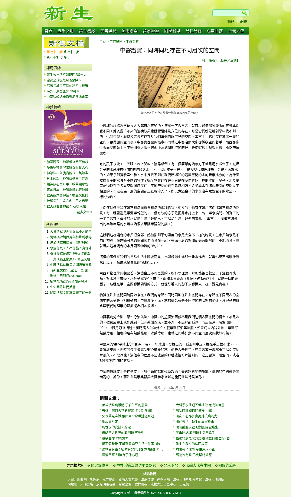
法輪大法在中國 (198, 465)
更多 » (64, 57)
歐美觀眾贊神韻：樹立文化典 (67, 195)
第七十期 (53, 57)
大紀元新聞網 (77, 479)
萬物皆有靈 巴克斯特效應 (194, 455)
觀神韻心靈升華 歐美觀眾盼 (67, 184)
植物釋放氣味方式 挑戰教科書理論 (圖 (203, 438)
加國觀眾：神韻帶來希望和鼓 (67, 162)
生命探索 (132, 41)
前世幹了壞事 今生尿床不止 (195, 449)
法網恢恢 (147, 479)
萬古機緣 (87, 31)
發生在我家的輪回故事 (192, 444)
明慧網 (72, 484)
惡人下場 (171, 465)
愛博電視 (141, 484)
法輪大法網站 (214, 479)
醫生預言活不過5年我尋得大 (67, 74)
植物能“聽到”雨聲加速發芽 (68, 281)
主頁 (102, 41)
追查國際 (163, 479)
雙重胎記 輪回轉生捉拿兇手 (195, 432)
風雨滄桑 (130, 31)
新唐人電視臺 (128, 479)
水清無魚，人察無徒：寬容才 (71, 248)
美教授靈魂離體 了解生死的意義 (125, 405)
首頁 (49, 31)
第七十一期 (71, 52)
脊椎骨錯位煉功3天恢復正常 (70, 253)
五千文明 (66, 31)
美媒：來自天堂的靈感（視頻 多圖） (128, 410)
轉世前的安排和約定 (116, 427)
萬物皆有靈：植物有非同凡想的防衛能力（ (132, 449)
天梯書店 (86, 484)
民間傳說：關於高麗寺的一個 (71, 292)
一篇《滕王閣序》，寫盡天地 (70, 259)
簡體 (231, 22)
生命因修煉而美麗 (63, 287)
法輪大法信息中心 (163, 484)
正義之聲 (236, 31)
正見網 (184, 484)
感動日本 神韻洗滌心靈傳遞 (67, 189)
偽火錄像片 (100, 465)
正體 (243, 22)
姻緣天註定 (110, 421)
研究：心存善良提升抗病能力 (196, 416)
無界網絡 (109, 479)
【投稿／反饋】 (229, 60)
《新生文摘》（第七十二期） (70, 270)
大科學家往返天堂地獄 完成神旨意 (200, 405)
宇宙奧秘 (108, 31)
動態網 (94, 479)
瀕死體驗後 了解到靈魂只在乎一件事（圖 (131, 444)
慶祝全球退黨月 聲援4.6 (64, 80)
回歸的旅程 (227, 465)
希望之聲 (125, 484)
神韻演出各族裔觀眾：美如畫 (67, 173)
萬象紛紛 (151, 31)
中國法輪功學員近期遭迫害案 (67, 97)
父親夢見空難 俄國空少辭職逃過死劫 (128, 416)
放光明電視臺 (105, 484)
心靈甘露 (215, 31)
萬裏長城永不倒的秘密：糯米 (67, 85)
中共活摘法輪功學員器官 (136, 465)
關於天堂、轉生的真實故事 (195, 421)
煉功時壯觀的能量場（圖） (195, 410)
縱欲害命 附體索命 (115, 438)
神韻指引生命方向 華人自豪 (67, 201)
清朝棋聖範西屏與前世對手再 (71, 237)
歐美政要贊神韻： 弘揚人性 (66, 206)
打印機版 (208, 60)
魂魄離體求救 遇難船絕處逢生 (197, 427)
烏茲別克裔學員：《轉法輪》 (70, 242)
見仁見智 (194, 31)
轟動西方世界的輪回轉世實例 (123, 432)
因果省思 (172, 31)
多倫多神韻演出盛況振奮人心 (67, 167)
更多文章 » (84, 212)
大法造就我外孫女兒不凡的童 (71, 231)
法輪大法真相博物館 (187, 479)
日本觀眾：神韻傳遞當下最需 (67, 178)
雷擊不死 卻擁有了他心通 (120, 455)
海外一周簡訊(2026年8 (63, 91)
